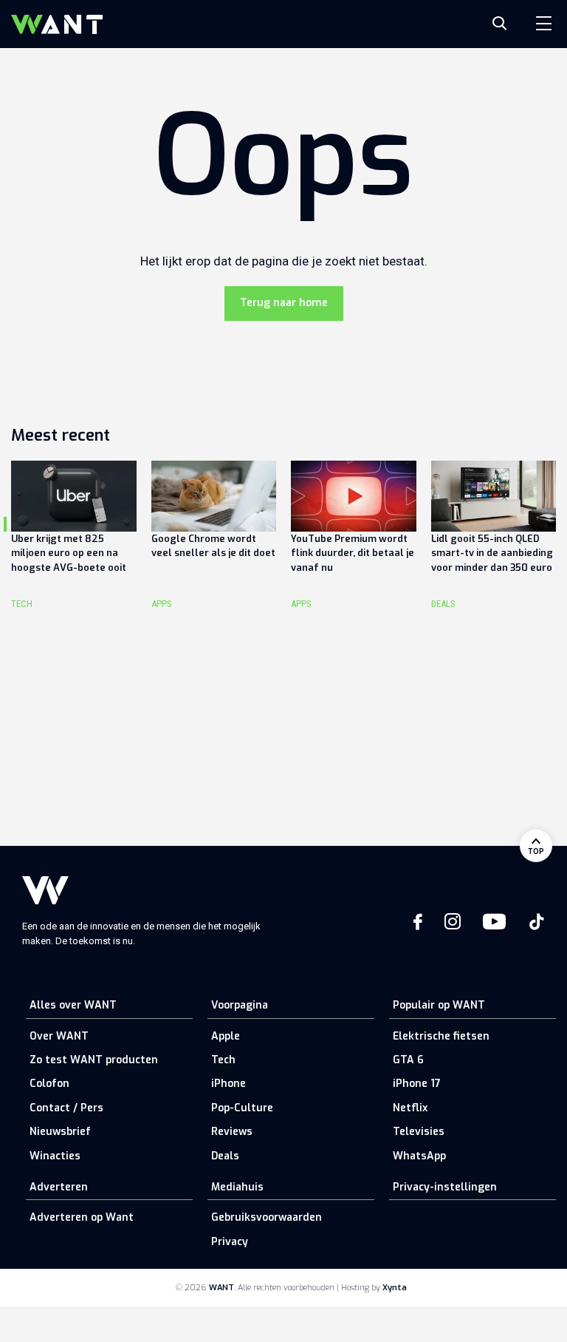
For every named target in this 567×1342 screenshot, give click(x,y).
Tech (223, 1060)
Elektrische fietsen (441, 1036)
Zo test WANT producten (94, 1060)
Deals (225, 1156)
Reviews (231, 1132)
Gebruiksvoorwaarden (266, 1217)
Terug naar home (284, 303)
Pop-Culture (242, 1108)
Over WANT (59, 1036)
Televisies (418, 1132)
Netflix (410, 1108)
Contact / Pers (66, 1108)
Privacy (229, 1242)
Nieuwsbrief (60, 1132)
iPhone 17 (417, 1084)
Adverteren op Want (82, 1217)
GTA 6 (408, 1060)
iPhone (228, 1084)
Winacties (55, 1156)
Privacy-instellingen (445, 1187)
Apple (225, 1036)
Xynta (394, 1287)
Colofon (49, 1084)
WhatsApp (419, 1156)
